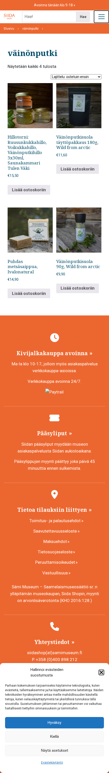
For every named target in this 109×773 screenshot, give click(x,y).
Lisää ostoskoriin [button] (29, 189)
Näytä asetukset (54, 750)
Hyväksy (54, 722)
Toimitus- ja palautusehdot (55, 520)
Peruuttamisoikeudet (55, 562)
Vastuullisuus (55, 572)
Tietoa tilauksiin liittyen (52, 509)
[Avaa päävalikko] (101, 16)
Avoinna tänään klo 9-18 (54, 5)
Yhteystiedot (52, 642)
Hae (83, 17)
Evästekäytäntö (52, 762)
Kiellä (54, 736)
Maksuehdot (55, 541)
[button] (101, 672)
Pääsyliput (52, 433)
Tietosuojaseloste (55, 551)
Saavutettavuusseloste (55, 531)
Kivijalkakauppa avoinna (52, 353)
